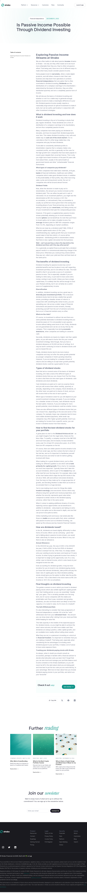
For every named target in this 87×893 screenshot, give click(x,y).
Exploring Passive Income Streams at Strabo (20, 56)
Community (60, 5)
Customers (45, 5)
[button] (25, 5)
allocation (26, 873)
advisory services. (36, 877)
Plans (52, 5)
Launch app (80, 5)
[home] (6, 5)
